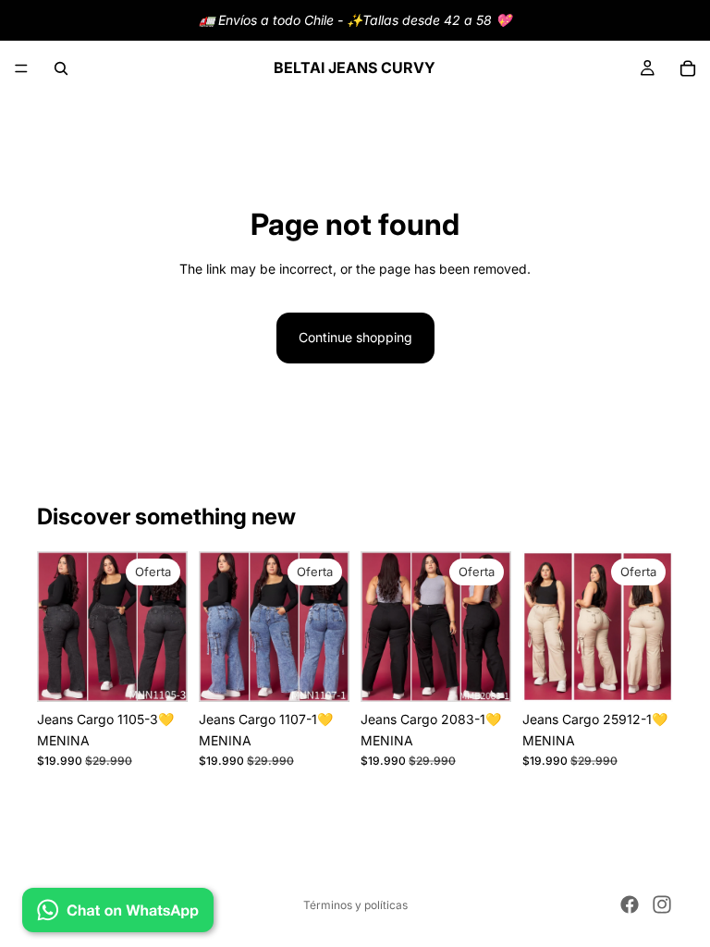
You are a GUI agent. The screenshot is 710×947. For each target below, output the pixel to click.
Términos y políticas (355, 905)
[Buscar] (61, 68)
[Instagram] (662, 904)
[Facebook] (629, 904)
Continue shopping (355, 337)
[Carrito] (687, 68)
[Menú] (21, 68)
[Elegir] (159, 674)
